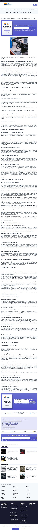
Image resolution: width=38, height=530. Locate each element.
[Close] (29, 261)
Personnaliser (23, 528)
